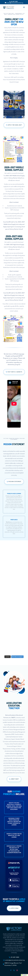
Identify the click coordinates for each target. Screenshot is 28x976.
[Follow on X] (14, 970)
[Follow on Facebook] (11, 970)
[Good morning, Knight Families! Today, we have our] (14, 621)
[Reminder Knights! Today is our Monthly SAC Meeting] (14, 647)
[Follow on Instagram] (17, 970)
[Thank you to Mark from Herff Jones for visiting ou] (14, 580)
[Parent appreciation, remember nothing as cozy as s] (14, 594)
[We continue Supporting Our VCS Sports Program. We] (14, 634)
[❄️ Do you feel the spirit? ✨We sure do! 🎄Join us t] (14, 554)
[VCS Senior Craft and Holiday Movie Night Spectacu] (14, 567)
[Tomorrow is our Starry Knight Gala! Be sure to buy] (14, 607)
